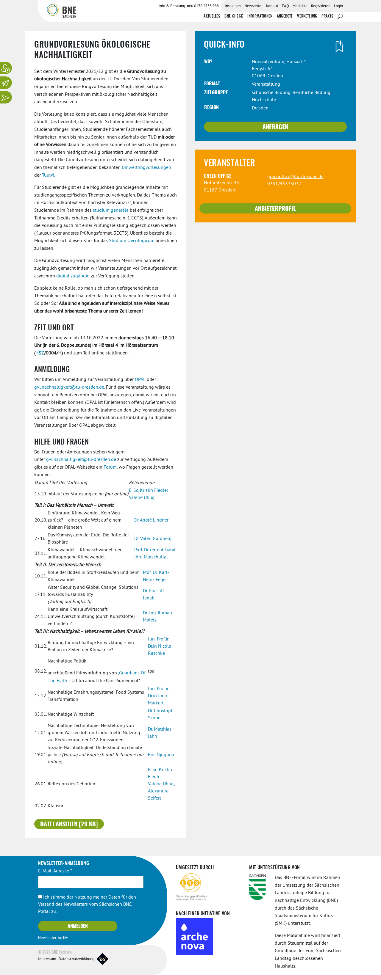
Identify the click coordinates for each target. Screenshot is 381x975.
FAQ (285, 6)
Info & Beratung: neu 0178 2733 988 (189, 6)
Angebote (285, 16)
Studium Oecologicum (131, 241)
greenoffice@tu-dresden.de (295, 177)
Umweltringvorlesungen (146, 168)
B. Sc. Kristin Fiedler (148, 491)
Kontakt (272, 6)
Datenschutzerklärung (76, 959)
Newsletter (253, 6)
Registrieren (320, 6)
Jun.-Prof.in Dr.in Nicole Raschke (159, 646)
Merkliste (300, 6)
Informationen (259, 16)
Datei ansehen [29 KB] (69, 825)
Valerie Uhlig (142, 498)
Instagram (233, 6)
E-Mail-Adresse (55, 871)
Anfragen (275, 127)
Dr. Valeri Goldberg (153, 539)
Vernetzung (307, 16)
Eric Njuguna (161, 755)
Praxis (327, 16)
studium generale (111, 210)
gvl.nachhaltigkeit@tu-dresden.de (69, 387)
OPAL (140, 380)
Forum (110, 467)
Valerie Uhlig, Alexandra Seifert (161, 791)
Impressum (47, 959)
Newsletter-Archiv (53, 938)
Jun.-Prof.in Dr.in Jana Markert (159, 696)
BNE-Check (233, 16)
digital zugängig (73, 276)
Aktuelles (212, 16)
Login (338, 6)
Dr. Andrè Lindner (151, 520)
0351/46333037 (284, 184)
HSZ (39, 353)
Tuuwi (48, 175)
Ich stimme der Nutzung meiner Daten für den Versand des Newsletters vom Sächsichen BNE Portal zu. (87, 904)
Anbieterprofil (275, 209)
